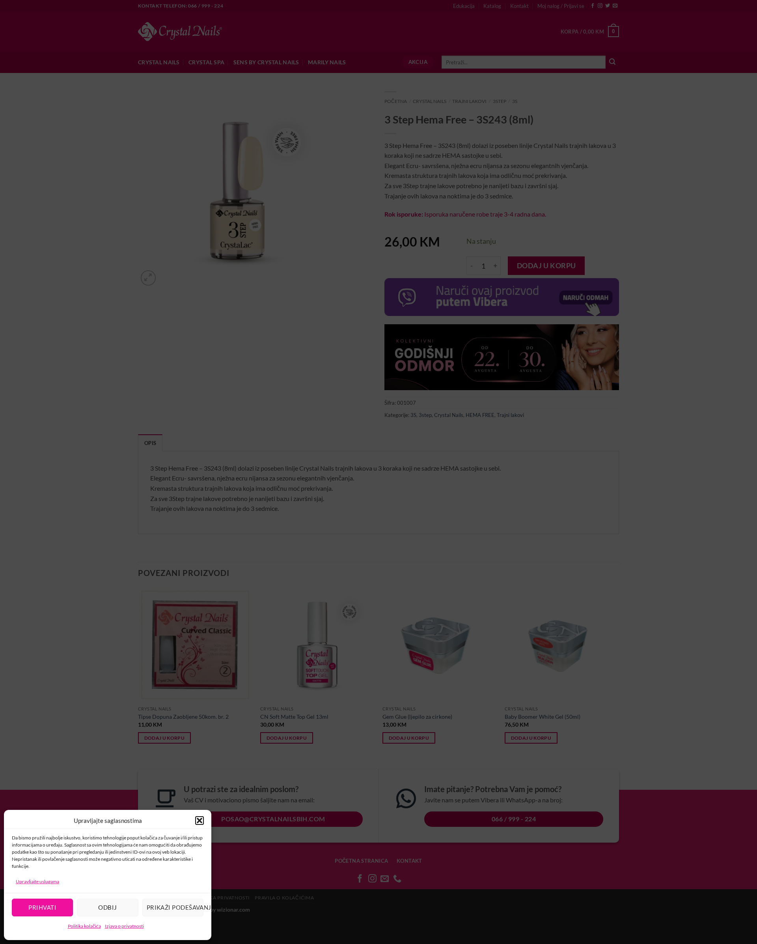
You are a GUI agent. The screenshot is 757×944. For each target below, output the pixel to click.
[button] (199, 820)
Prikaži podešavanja (175, 907)
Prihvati (42, 907)
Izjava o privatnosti (124, 926)
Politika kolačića (84, 926)
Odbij (107, 907)
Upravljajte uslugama (37, 881)
